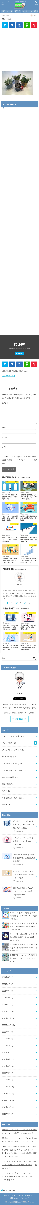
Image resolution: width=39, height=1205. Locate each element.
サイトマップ (24, 1198)
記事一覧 (17, 11)
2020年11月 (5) (8, 1018)
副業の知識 (8, 784)
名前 (4, 427)
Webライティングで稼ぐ (13, 750)
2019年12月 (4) (8, 1093)
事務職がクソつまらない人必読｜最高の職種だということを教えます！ (23, 956)
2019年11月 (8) (8, 1100)
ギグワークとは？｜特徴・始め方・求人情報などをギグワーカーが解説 (23, 914)
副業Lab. (18, 1202)
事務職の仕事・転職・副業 (14, 798)
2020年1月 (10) (8, 1087)
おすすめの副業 (10, 777)
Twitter (20, 353)
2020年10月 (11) (8, 1025)
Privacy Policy (29, 1195)
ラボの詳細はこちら (19, 719)
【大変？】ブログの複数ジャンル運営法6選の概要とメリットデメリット (19, 1153)
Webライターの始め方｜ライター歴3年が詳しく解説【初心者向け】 (23, 935)
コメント (5, 403)
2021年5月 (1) (7, 977)
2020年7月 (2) (7, 1046)
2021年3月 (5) (7, 991)
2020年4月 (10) (8, 1066)
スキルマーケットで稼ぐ (30, 11)
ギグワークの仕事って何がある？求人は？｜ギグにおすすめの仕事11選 (23, 946)
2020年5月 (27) (8, 1059)
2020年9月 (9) (7, 1032)
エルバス (26, 1133)
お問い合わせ (14, 1198)
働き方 (6, 791)
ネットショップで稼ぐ (12, 764)
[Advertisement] (19, 50)
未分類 (6, 805)
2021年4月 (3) (7, 984)
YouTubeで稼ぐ (9, 757)
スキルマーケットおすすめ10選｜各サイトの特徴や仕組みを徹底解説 (23, 924)
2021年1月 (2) (7, 1004)
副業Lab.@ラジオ (8, 376)
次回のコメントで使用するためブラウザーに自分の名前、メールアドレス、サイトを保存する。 (19, 460)
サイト (4, 447)
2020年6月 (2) (7, 1052)
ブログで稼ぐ (9, 743)
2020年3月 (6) (7, 1073)
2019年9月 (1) (7, 1114)
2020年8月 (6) (7, 1039)
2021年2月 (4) (7, 998)
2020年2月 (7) (7, 1080)
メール (5, 437)
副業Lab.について (7, 11)
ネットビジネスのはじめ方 (14, 770)
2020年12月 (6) (8, 1011)
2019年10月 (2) (8, 1107)
